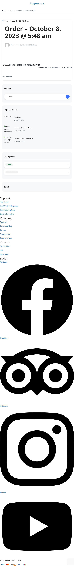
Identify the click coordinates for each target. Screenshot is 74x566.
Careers (3, 230)
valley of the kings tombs (23, 138)
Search (7, 88)
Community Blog (6, 226)
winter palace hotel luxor (23, 128)
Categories (9, 156)
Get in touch (4, 254)
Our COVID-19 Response (9, 206)
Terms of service (6, 238)
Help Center (4, 202)
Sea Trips (17, 117)
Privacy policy (5, 234)
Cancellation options (7, 210)
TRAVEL (9, 164)
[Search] (68, 97)
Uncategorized (12, 172)
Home (4, 11)
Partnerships (4, 246)
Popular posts (11, 109)
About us (3, 222)
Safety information (7, 214)
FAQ (1, 250)
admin (14, 45)
